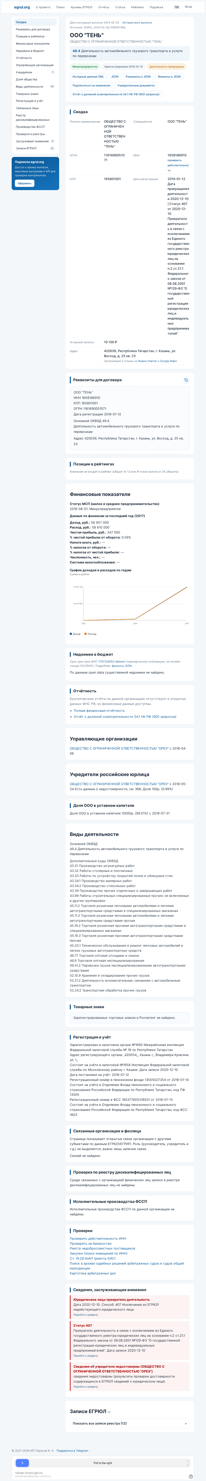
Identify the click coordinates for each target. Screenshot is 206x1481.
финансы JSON (122, 665)
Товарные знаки (27, 93)
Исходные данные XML (88, 76)
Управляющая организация (35, 65)
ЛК (176, 7)
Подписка (156, 7)
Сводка (21, 22)
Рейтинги (137, 7)
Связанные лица (27, 108)
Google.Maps (168, 361)
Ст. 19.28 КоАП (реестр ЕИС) (93, 1258)
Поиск (60, 7)
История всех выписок (137, 22)
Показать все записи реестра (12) (129, 1423)
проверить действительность (178, 165)
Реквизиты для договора (33, 29)
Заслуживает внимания (34, 141)
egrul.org (22, 7)
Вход (188, 6)
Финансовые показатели (32, 43)
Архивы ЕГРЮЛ (81, 7)
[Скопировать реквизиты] (186, 380)
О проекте (43, 7)
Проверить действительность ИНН (98, 1238)
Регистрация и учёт (29, 100)
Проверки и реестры (30, 134)
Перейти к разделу (85, 1314)
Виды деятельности (34, 86)
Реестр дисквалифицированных (33, 117)
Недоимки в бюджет (30, 50)
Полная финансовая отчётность (99, 711)
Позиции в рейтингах (30, 36)
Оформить (25, 183)
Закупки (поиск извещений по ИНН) (99, 1253)
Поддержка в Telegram (72, 1450)
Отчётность (24, 57)
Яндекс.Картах (147, 361)
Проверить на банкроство (91, 1243)
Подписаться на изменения (91, 85)
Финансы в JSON (169, 76)
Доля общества (26, 79)
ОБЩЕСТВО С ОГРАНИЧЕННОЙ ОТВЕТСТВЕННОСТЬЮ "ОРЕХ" (119, 748)
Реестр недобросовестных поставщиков (102, 1248)
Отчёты (103, 7)
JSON (114, 76)
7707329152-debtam (111, 661)
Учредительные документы (136, 85)
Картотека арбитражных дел (93, 1273)
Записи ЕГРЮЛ (34, 148)
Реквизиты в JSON (138, 76)
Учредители (34, 72)
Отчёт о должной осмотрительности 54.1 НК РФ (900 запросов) (116, 94)
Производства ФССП (30, 126)
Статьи (120, 7)
